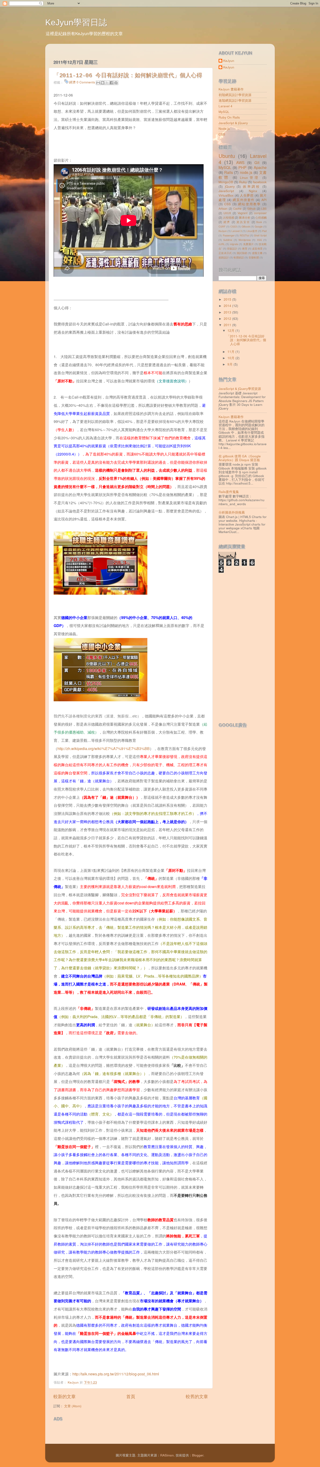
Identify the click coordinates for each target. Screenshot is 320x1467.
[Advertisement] (108, 1431)
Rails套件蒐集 (229, 491)
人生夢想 (246, 195)
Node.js (224, 128)
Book (259, 222)
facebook (260, 182)
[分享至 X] (107, 82)
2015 (228, 299)
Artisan (223, 208)
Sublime (227, 240)
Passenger (229, 235)
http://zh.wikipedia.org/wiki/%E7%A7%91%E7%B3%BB (103, 748)
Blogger (197, 1455)
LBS (264, 208)
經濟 (72, 82)
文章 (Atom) (73, 1406)
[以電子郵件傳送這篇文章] (98, 82)
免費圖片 (248, 244)
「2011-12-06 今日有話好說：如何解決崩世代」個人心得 (128, 75)
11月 (231, 351)
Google (259, 226)
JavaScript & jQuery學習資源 (240, 388)
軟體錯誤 (239, 257)
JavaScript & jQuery (233, 123)
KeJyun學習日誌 (76, 22)
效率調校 (251, 186)
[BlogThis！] (102, 82)
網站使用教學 (249, 204)
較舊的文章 (197, 1396)
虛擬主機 (257, 253)
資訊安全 (243, 222)
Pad (264, 231)
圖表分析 (244, 217)
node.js (246, 172)
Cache (237, 208)
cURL (222, 244)
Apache (260, 167)
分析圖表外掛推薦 (232, 512)
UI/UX (227, 213)
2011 (228, 325)
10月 (231, 358)
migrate (234, 244)
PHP (242, 167)
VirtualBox (226, 195)
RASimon (167, 1455)
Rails (228, 172)
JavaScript (226, 191)
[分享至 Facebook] (111, 82)
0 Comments (86, 82)
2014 (228, 305)
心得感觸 (261, 217)
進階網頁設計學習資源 (235, 100)
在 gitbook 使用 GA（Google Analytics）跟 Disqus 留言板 (240, 458)
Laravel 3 (236, 231)
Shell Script (260, 235)
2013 (228, 312)
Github (251, 208)
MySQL (224, 111)
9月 (230, 364)
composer (260, 213)
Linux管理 (250, 177)
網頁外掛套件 (244, 200)
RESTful (244, 235)
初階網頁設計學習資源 (235, 95)
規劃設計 (224, 257)
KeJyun (228, 61)
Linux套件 (251, 231)
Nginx (253, 191)
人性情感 (228, 217)
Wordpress (244, 240)
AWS (240, 162)
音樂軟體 (254, 257)
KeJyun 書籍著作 (231, 89)
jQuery (230, 186)
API (264, 200)
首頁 (130, 1396)
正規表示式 (225, 253)
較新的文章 (64, 1396)
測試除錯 (242, 253)
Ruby (243, 182)
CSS (222, 134)
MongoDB (226, 182)
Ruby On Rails (229, 117)
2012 (228, 318)
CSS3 (233, 226)
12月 (231, 330)
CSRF (222, 226)
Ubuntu (227, 155)
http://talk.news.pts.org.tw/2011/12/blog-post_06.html (115, 1374)
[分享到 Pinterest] (116, 82)
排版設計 (232, 248)
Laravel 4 (225, 106)
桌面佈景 (257, 248)
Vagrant (242, 213)
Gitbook (246, 226)
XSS (259, 240)
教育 (244, 248)
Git (257, 162)
